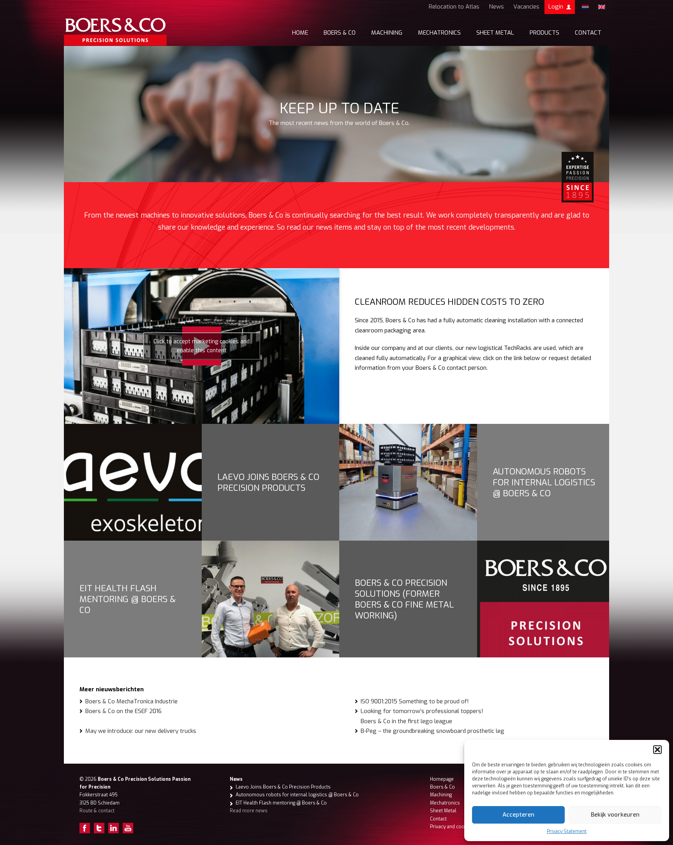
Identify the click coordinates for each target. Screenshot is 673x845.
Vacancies (526, 7)
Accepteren (518, 815)
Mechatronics (439, 33)
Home (300, 33)
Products (544, 33)
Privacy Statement (567, 831)
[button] (657, 750)
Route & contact (97, 811)
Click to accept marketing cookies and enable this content (201, 346)
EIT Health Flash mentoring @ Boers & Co (127, 599)
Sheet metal (495, 33)
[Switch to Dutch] (585, 7)
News (496, 7)
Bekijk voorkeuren (615, 815)
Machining (386, 33)
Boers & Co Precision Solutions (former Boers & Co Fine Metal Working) (404, 599)
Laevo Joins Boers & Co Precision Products (268, 482)
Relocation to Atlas (454, 7)
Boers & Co (340, 33)
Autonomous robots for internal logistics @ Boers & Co (544, 482)
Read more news (249, 811)
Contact (588, 33)
